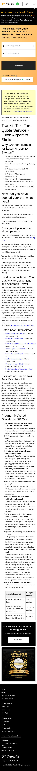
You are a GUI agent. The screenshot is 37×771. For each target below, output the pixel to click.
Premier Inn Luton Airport (14, 354)
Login (27, 4)
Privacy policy (6, 728)
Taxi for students (7, 699)
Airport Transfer (6, 703)
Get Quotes (18, 65)
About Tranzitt (6, 718)
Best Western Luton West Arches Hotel (18, 369)
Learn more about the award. (23, 111)
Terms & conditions (8, 731)
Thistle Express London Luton (15, 349)
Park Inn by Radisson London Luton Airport (20, 344)
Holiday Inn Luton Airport (14, 339)
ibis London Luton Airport (14, 359)
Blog (3, 689)
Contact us (5, 722)
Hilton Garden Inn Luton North (15, 334)
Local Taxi (5, 707)
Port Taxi (4, 713)
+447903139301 (11, 176)
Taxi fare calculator (8, 696)
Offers (3, 692)
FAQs (3, 725)
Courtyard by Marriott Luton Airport (17, 364)
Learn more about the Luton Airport (22, 325)
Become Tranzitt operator (10, 736)
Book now (18, 640)
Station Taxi (5, 710)
